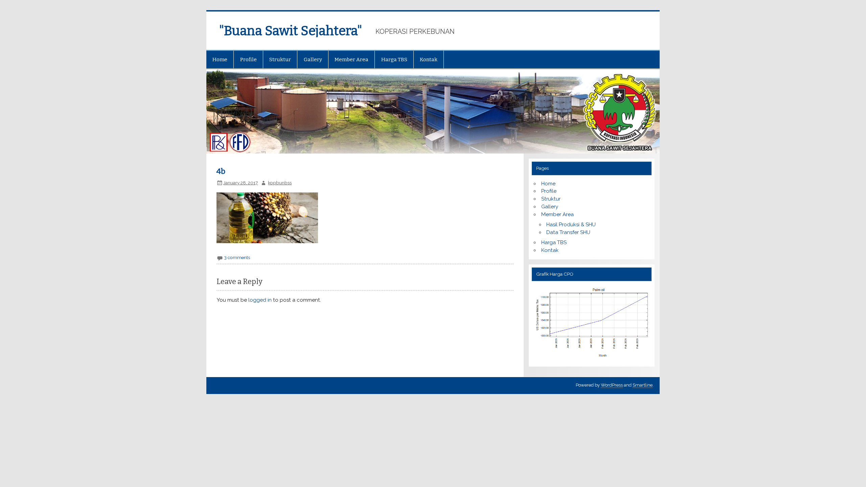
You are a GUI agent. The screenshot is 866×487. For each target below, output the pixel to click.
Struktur (280, 59)
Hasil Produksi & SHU (571, 225)
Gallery (313, 59)
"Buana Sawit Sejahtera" (290, 31)
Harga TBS (394, 59)
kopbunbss (280, 182)
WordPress (612, 385)
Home (219, 59)
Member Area (351, 59)
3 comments (237, 257)
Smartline (643, 385)
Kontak (428, 59)
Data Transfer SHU (568, 232)
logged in (260, 300)
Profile (248, 59)
